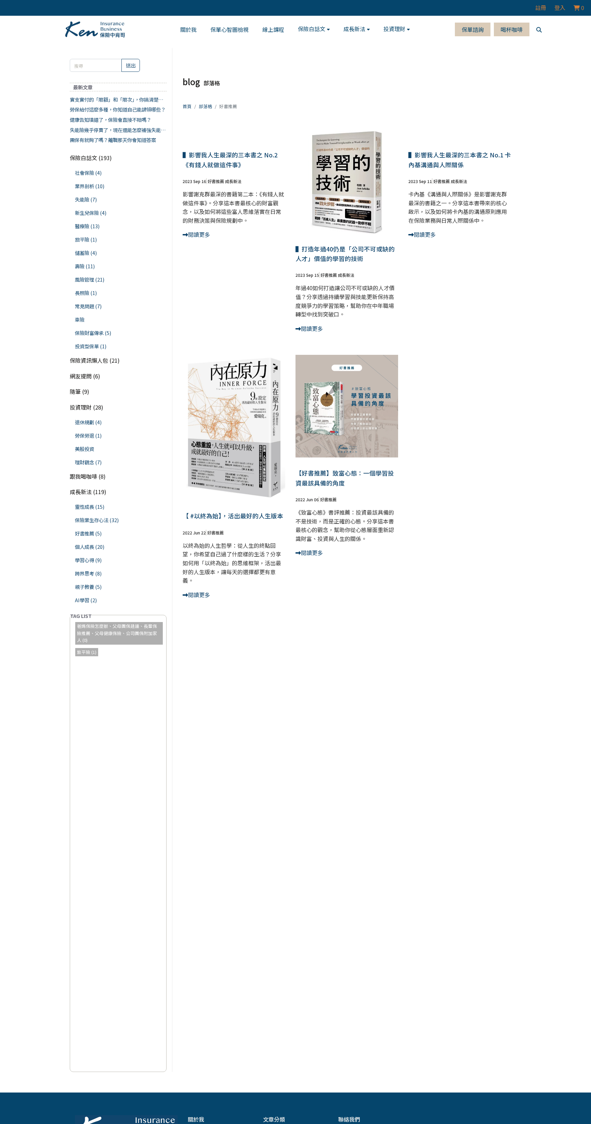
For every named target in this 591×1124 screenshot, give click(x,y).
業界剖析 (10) (89, 186)
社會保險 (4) (88, 172)
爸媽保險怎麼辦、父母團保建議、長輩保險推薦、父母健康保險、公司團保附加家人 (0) (117, 633)
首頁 (187, 106)
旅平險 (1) (86, 239)
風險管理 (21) (89, 279)
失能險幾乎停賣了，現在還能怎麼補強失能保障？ (118, 130)
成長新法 (233, 181)
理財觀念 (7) (88, 462)
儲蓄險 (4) (86, 252)
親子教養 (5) (88, 586)
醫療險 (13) (87, 226)
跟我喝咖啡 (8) (88, 476)
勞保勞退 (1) (88, 435)
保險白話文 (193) (91, 158)
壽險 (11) (85, 266)
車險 (79, 319)
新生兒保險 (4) (90, 212)
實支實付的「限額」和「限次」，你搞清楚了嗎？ (116, 99)
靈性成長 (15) (89, 506)
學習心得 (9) (88, 560)
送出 (130, 65)
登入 (559, 7)
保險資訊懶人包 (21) (95, 360)
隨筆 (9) (79, 391)
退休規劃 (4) (88, 422)
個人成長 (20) (89, 546)
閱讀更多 (199, 234)
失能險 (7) (86, 199)
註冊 (540, 7)
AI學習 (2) (86, 600)
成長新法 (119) (88, 492)
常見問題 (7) (88, 306)
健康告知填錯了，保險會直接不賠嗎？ (110, 119)
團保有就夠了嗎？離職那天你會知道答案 (113, 139)
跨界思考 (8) (88, 573)
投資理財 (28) (86, 407)
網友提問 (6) (85, 376)
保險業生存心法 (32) (97, 520)
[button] (314, 29)
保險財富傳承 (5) (93, 332)
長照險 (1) (86, 292)
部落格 (205, 106)
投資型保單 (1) (90, 346)
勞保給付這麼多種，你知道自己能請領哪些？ (118, 109)
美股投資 (84, 448)
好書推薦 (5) (88, 533)
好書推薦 (216, 181)
